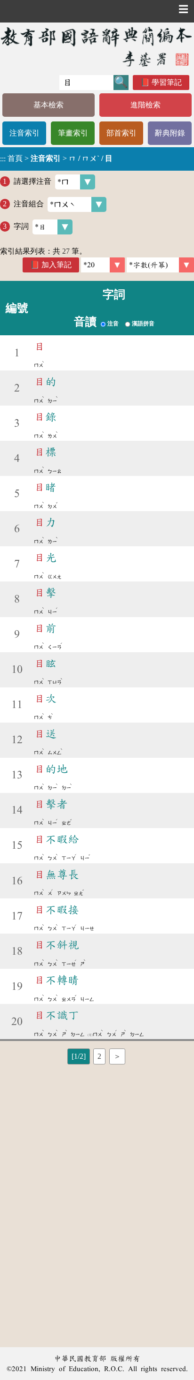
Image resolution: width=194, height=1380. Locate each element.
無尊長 (56, 874)
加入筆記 (56, 265)
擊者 (51, 804)
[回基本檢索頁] (97, 46)
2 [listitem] (99, 1056)
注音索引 (24, 133)
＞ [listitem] (117, 1056)
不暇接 (56, 909)
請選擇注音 (32, 181)
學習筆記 (167, 82)
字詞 (21, 226)
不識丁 (56, 1015)
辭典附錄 (170, 133)
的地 (51, 769)
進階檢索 (145, 105)
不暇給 (56, 839)
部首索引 (121, 133)
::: (3, 159)
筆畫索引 (73, 133)
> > (56, 158)
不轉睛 (56, 980)
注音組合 (29, 204)
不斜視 (56, 944)
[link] (160, 264)
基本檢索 (48, 105)
